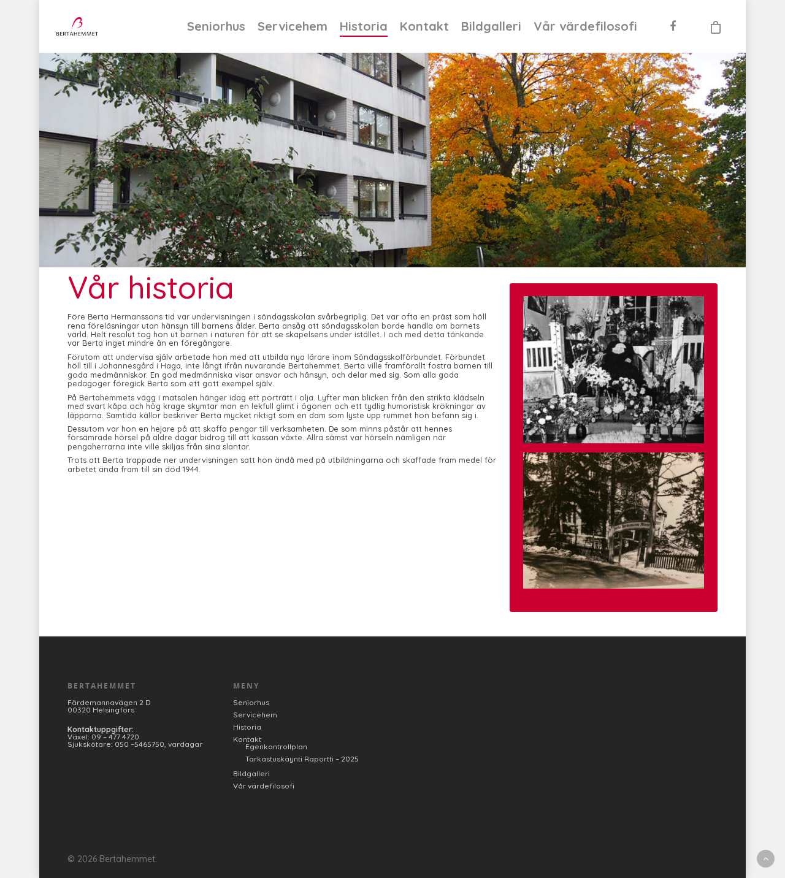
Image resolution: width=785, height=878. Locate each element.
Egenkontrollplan (276, 746)
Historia (364, 26)
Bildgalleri (491, 26)
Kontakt (424, 26)
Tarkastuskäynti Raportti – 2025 (302, 759)
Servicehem (292, 26)
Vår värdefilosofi (585, 26)
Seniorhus (216, 26)
